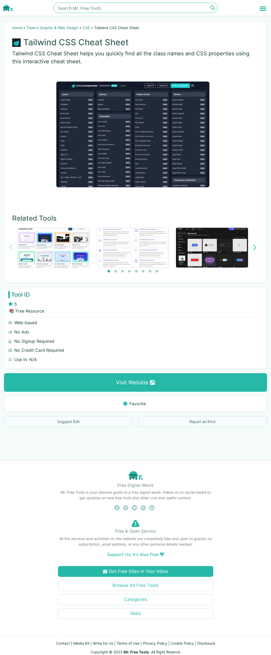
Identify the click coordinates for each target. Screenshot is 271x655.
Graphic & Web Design (59, 27)
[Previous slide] (11, 247)
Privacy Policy (155, 643)
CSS (86, 27)
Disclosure (206, 643)
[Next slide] (255, 247)
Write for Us (103, 643)
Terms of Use (128, 643)
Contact (63, 643)
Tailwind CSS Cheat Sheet (76, 42)
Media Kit (81, 643)
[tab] (108, 271)
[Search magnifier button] (212, 8)
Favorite (137, 403)
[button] (263, 8)
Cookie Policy (182, 643)
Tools (30, 27)
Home (17, 27)
